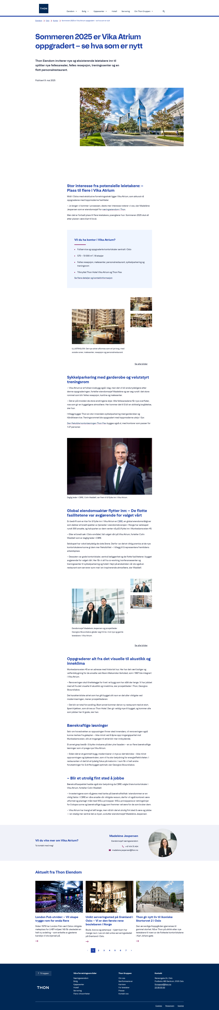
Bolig (84, 11)
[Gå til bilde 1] (141, 304)
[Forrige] (69, 331)
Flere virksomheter (81, 994)
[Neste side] (131, 950)
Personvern (169, 1006)
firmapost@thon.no (163, 984)
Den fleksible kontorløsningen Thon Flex (86, 423)
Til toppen (44, 973)
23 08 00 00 (160, 987)
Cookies (158, 1006)
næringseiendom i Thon (113, 209)
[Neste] (127, 331)
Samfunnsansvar (126, 981)
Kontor (55, 21)
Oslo (47, 21)
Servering (126, 11)
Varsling (181, 1006)
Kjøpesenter (99, 11)
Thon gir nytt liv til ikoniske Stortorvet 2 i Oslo (154, 918)
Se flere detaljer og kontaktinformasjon (93, 278)
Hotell (114, 11)
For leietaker (124, 987)
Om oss (122, 978)
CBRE (120, 521)
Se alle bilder (141, 364)
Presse (121, 990)
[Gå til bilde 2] (141, 321)
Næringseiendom (80, 978)
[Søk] (164, 11)
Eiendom (70, 11)
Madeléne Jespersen (123, 836)
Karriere (122, 984)
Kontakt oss (124, 994)
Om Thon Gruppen (142, 11)
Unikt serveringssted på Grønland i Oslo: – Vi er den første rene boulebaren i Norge (109, 920)
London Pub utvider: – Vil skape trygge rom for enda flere (56, 918)
